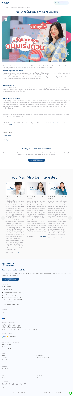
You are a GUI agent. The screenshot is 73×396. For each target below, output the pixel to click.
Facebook (7, 136)
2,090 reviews (12, 336)
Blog (7, 7)
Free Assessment (61, 3)
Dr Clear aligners (56, 123)
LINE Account (7, 287)
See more (21, 253)
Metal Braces (5, 347)
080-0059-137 (18, 300)
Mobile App (39, 375)
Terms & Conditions (22, 393)
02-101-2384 (10, 302)
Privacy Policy (13, 393)
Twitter (6, 138)
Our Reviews (39, 356)
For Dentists (5, 362)
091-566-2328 (19, 298)
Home (2, 7)
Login (3, 312)
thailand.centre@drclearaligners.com (13, 292)
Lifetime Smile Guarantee (43, 358)
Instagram (7, 140)
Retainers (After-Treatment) (9, 349)
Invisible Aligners (6, 345)
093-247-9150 (15, 304)
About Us (4, 358)
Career (38, 360)
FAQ (37, 378)
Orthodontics (5, 369)
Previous (3, 218)
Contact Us (5, 360)
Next (70, 218)
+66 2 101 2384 (8, 289)
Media (3, 378)
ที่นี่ (11, 125)
